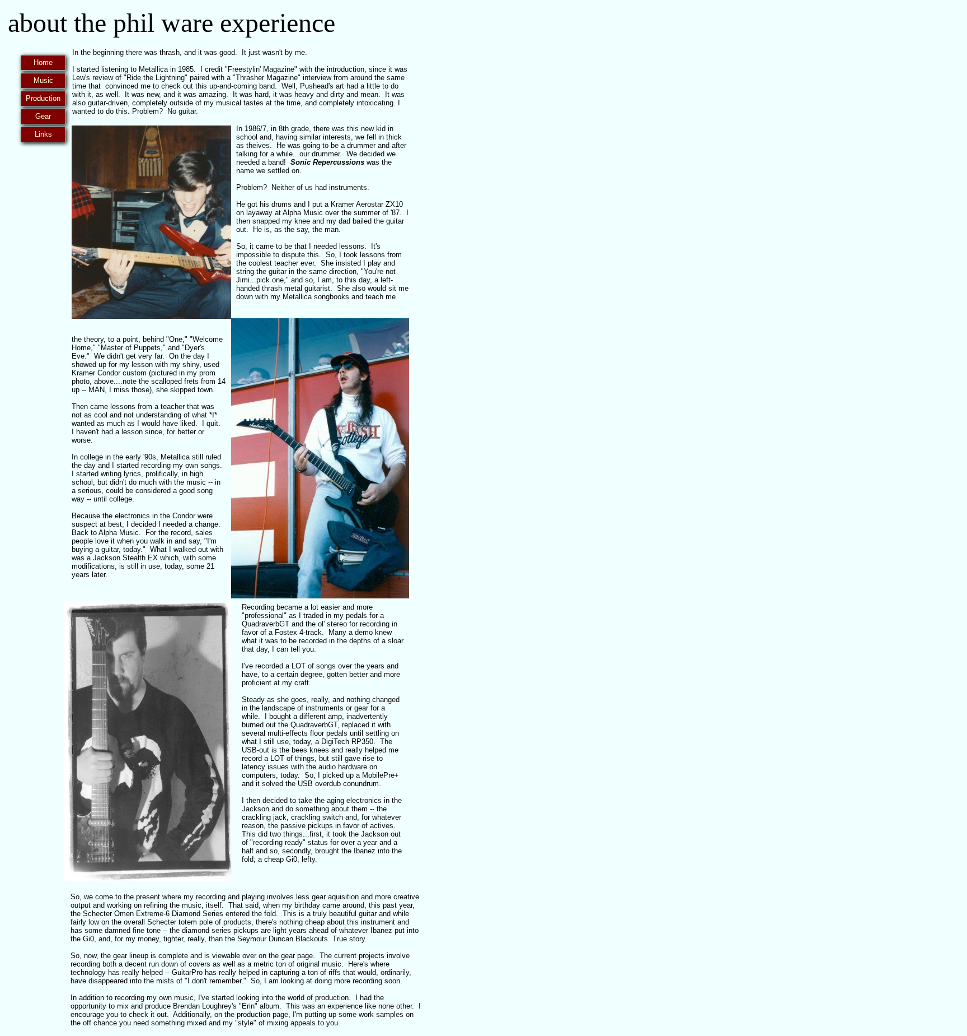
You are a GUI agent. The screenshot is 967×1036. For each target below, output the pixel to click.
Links (43, 134)
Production (43, 98)
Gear (43, 116)
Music (43, 80)
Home (43, 62)
